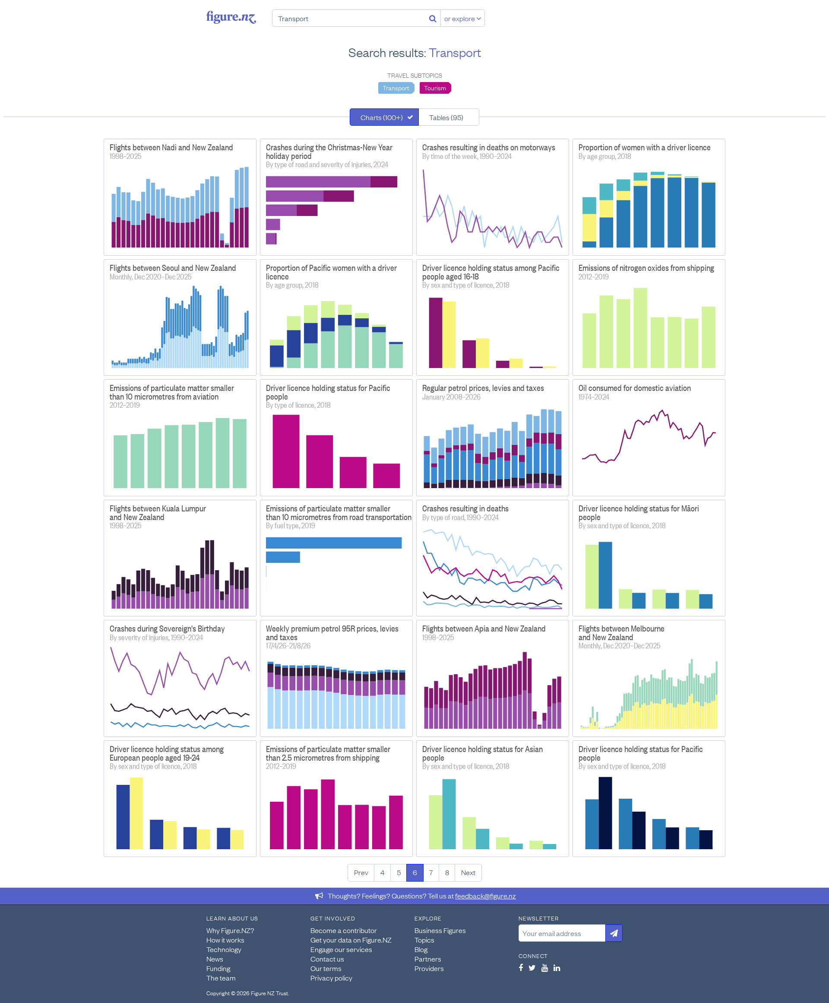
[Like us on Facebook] (521, 967)
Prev (361, 872)
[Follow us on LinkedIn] (557, 967)
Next (468, 872)
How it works (225, 939)
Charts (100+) (382, 117)
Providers (429, 968)
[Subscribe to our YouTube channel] (544, 967)
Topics (424, 939)
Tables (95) (446, 117)
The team (221, 977)
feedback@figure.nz (485, 895)
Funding (218, 968)
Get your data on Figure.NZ (351, 939)
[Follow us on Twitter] (532, 967)
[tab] (384, 117)
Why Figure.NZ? (230, 930)
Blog (420, 949)
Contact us (327, 958)
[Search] (432, 18)
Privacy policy (331, 977)
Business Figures (440, 930)
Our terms (326, 968)
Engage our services (341, 949)
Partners (427, 958)
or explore (460, 18)
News (214, 958)
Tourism (435, 87)
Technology (223, 949)
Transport (396, 87)
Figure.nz (231, 17)
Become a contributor (343, 930)
